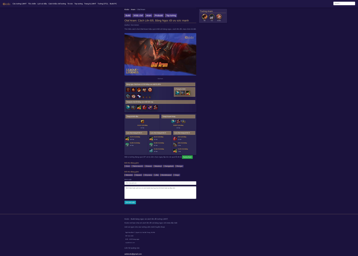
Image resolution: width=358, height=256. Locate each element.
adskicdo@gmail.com (133, 254)
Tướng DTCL (103, 4)
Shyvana (148, 175)
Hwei (212, 20)
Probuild (159, 15)
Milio (205, 20)
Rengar (180, 166)
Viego (177, 175)
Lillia (156, 175)
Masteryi (158, 166)
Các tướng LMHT (20, 4)
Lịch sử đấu (42, 4)
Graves (149, 166)
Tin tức (70, 4)
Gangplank (169, 166)
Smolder (219, 20)
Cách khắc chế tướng (57, 4)
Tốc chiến (32, 4)
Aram (133, 9)
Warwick (129, 175)
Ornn (128, 166)
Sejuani (138, 175)
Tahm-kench (138, 166)
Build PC (113, 4)
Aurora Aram (187, 157)
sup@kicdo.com (130, 242)
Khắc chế (138, 15)
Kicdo (126, 9)
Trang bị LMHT (90, 4)
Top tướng (78, 4)
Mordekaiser (166, 175)
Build (128, 15)
